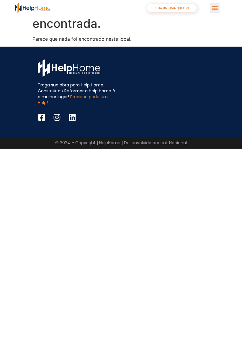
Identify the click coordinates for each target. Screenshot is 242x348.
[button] (215, 8)
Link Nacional (174, 143)
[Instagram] (57, 117)
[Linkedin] (72, 117)
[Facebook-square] (41, 117)
